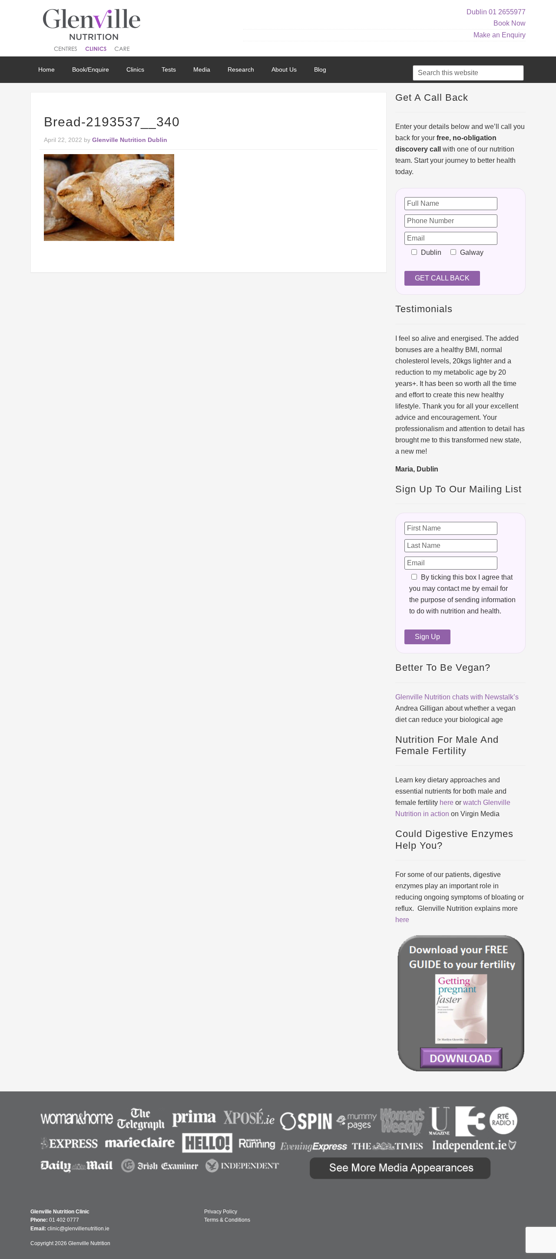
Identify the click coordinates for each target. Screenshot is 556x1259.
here (446, 802)
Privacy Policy (220, 1212)
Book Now (509, 23)
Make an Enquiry (499, 35)
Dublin (477, 12)
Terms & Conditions (227, 1220)
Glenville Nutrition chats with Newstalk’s (457, 697)
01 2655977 (507, 12)
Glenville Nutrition (93, 31)
